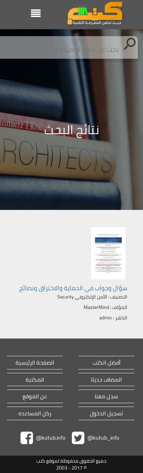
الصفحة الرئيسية (35, 363)
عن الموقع (35, 396)
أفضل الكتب (106, 363)
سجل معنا (106, 396)
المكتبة (35, 380)
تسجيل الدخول (106, 413)
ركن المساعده (34, 413)
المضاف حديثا (106, 380)
